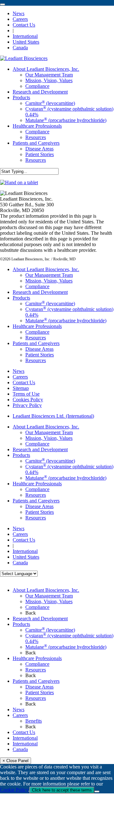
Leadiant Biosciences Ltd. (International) (53, 416)
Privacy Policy (27, 405)
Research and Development (40, 292)
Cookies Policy (28, 399)
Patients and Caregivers (36, 343)
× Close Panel (15, 760)
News (18, 371)
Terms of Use (26, 394)
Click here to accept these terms (62, 790)
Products (21, 297)
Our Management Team (49, 275)
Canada (20, 749)
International (25, 738)
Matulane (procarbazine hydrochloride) (65, 320)
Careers (20, 376)
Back (30, 613)
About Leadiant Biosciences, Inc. (46, 269)
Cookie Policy (14, 789)
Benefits (33, 721)
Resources (35, 337)
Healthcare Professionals (37, 326)
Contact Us (24, 382)
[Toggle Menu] (2, 4)
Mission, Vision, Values (49, 280)
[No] (96, 791)
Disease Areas (39, 349)
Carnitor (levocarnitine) (50, 303)
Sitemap (21, 388)
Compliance (37, 286)
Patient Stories (39, 354)
